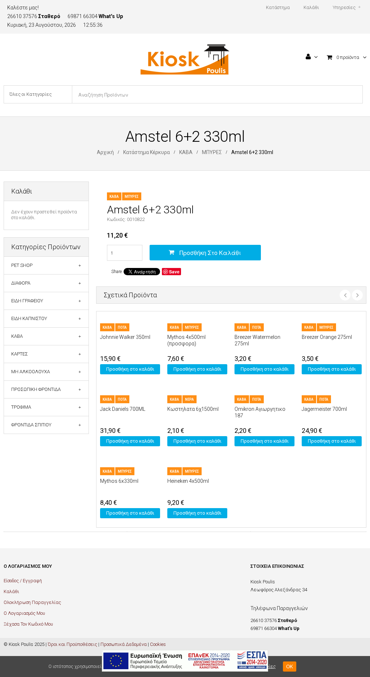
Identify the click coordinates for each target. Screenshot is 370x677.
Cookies (158, 644)
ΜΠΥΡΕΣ (212, 152)
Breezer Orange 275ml (327, 337)
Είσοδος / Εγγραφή (23, 580)
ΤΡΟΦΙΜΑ (21, 407)
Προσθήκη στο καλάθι (210, 252)
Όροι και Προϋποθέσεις (72, 644)
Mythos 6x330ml (119, 481)
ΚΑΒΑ (186, 152)
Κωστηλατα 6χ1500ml (193, 409)
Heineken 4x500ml (188, 481)
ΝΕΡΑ (189, 399)
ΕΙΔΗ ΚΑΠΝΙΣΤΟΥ (29, 318)
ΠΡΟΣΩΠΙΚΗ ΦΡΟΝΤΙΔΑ (36, 389)
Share (116, 271)
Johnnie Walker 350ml (125, 337)
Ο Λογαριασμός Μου (24, 613)
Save (174, 271)
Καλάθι (11, 591)
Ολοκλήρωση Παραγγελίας (32, 602)
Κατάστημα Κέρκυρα (146, 152)
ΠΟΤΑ (122, 327)
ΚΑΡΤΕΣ (19, 354)
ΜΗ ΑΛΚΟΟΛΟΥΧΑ (30, 371)
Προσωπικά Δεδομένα (123, 644)
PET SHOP (22, 265)
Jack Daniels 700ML (122, 409)
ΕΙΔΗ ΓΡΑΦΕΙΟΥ (27, 300)
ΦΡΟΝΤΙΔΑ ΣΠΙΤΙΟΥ (31, 424)
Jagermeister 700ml (324, 409)
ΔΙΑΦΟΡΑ (20, 283)
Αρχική (105, 152)
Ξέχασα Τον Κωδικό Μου (28, 624)
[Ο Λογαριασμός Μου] (312, 57)
